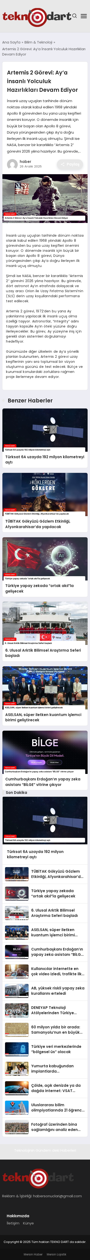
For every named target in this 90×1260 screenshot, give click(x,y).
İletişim (13, 1223)
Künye (28, 1223)
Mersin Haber (33, 1254)
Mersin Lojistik (56, 1254)
